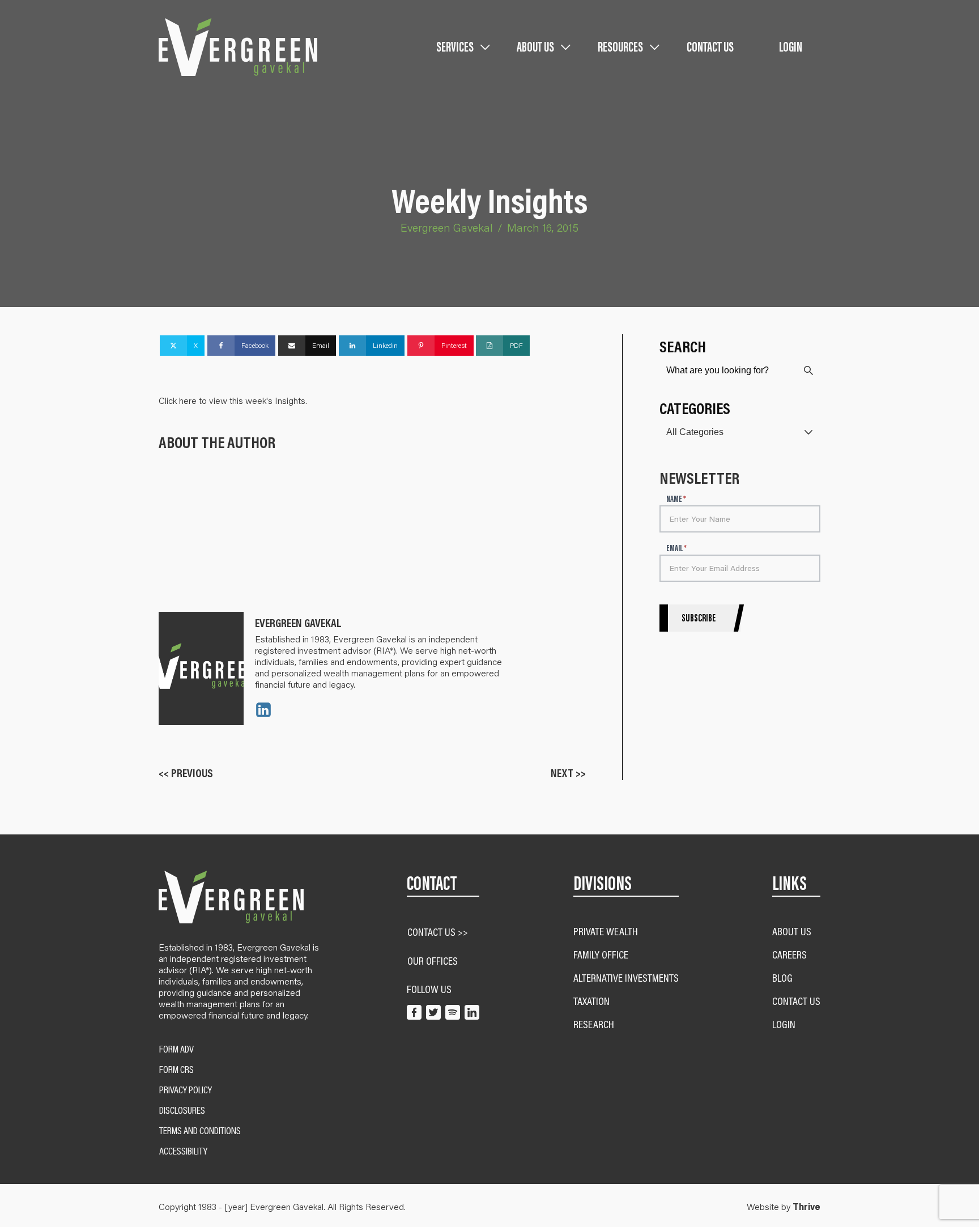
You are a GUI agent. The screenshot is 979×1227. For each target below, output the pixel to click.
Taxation (591, 1001)
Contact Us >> (437, 931)
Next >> (568, 773)
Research (593, 1024)
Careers (789, 954)
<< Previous (186, 773)
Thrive (806, 1206)
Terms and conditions (200, 1130)
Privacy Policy (185, 1090)
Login (790, 47)
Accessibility (183, 1151)
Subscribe (699, 618)
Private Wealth (605, 931)
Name (676, 499)
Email (676, 548)
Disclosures (182, 1110)
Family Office (600, 954)
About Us (791, 931)
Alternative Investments (626, 977)
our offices (432, 960)
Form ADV (176, 1049)
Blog (782, 977)
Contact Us (710, 47)
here (189, 400)
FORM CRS (176, 1069)
